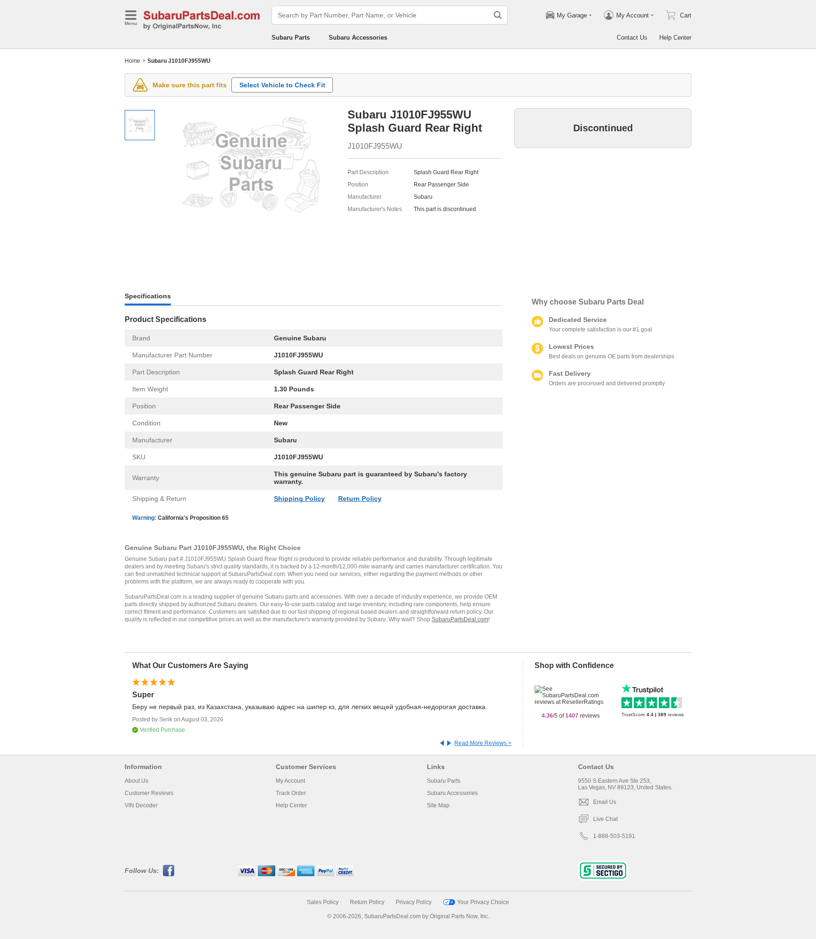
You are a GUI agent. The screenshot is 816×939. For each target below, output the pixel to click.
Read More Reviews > (482, 743)
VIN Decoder (141, 805)
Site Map (438, 805)
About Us (136, 781)
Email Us (604, 802)
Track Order (291, 793)
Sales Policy (323, 902)
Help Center (675, 37)
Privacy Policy (414, 902)
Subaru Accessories (358, 37)
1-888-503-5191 (614, 836)
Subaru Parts (291, 37)
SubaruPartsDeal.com (460, 619)
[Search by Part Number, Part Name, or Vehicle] (497, 15)
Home (132, 61)
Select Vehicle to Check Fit (282, 85)
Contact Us (632, 37)
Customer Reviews (149, 793)
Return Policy (360, 498)
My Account (290, 781)
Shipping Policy (299, 498)
